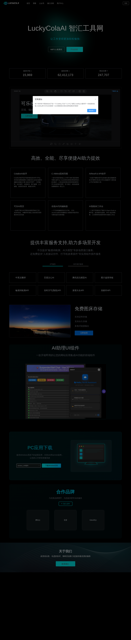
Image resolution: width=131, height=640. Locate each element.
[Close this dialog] (95, 99)
